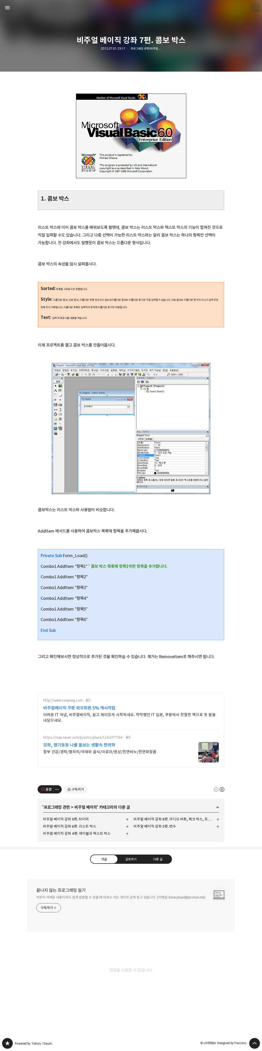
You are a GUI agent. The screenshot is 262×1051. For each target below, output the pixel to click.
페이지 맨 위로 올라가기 (254, 1043)
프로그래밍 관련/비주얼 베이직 (145, 48)
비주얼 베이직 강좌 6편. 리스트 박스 (69, 826)
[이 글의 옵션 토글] (57, 789)
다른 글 (157, 859)
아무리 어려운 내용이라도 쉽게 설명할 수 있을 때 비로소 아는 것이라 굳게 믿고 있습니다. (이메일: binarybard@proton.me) (120, 897)
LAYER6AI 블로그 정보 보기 (254, 8)
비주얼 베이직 (85, 807)
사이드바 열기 (7, 8)
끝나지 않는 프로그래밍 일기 (60, 890)
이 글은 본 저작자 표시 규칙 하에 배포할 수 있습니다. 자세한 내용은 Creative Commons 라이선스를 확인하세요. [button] (219, 789)
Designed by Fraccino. (232, 1043)
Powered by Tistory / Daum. (34, 1043)
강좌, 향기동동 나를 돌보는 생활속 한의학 (79, 745)
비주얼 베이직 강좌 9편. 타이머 (66, 819)
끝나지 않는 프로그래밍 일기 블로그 (7, 1043)
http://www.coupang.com (63, 700)
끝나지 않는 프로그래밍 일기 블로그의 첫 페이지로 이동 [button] (131, 8)
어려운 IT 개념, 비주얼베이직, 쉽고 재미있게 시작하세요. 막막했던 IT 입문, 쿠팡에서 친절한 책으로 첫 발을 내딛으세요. (129, 717)
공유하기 (131, 859)
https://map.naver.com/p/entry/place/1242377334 (83, 737)
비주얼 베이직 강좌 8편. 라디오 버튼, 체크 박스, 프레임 (174, 819)
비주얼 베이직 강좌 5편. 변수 (155, 826)
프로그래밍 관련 (57, 807)
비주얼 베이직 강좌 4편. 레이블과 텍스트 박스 (77, 833)
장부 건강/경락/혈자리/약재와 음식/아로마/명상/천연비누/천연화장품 (99, 751)
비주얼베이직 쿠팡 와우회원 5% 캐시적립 (79, 708)
